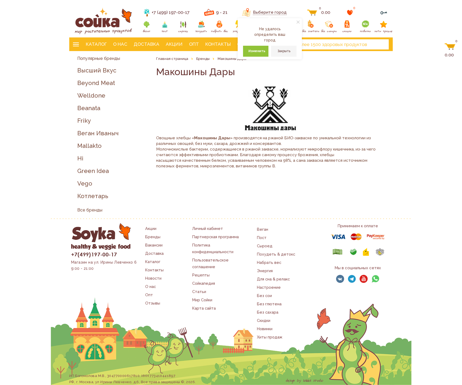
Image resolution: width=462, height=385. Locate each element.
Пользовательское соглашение (210, 263)
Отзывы (152, 303)
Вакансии (154, 245)
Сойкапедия (203, 283)
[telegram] (352, 279)
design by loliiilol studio (304, 380)
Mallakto (89, 146)
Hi (80, 158)
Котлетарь (92, 196)
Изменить (256, 51)
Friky (84, 121)
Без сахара (267, 312)
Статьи (199, 291)
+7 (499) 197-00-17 (171, 12)
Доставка (146, 44)
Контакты (218, 44)
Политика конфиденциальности (212, 248)
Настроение (269, 287)
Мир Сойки (202, 300)
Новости (153, 278)
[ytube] (364, 279)
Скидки (263, 320)
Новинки (264, 328)
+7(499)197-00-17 (94, 254)
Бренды (152, 236)
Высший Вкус (96, 70)
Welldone (91, 95)
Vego (84, 183)
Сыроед (264, 246)
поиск (380, 44)
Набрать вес (269, 262)
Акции (174, 44)
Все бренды (89, 210)
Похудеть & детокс (276, 254)
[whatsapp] (375, 279)
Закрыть (284, 51)
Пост (262, 237)
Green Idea (93, 171)
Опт (194, 44)
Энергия (265, 270)
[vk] (340, 279)
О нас (120, 44)
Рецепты (201, 275)
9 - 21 (222, 12)
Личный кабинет (207, 228)
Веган (262, 229)
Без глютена (269, 304)
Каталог (96, 44)
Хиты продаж (269, 337)
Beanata (88, 108)
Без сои (264, 295)
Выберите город (270, 12)
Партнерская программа (215, 236)
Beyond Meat (96, 83)
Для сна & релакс (273, 279)
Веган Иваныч (98, 133)
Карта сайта (204, 308)
